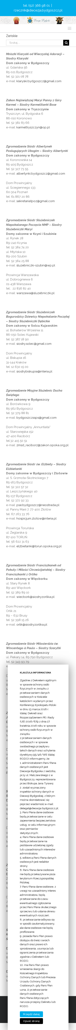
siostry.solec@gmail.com (33, 344)
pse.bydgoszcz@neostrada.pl (37, 505)
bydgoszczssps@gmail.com (36, 417)
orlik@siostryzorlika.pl (31, 624)
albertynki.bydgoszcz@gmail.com (40, 173)
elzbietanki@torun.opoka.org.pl (39, 546)
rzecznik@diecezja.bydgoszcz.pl (38, 10)
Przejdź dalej (31, 1014)
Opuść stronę (31, 1021)
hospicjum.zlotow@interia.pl (36, 518)
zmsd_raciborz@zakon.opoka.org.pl (42, 445)
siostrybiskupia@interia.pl (34, 371)
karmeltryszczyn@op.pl (33, 127)
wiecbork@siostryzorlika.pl (35, 597)
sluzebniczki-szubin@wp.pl (35, 265)
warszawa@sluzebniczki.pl (35, 293)
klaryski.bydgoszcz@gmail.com (38, 81)
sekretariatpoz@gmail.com (35, 201)
